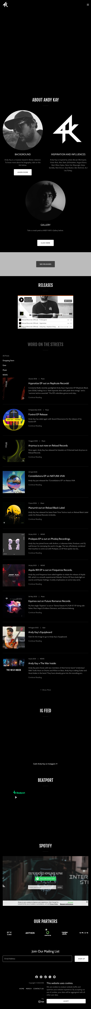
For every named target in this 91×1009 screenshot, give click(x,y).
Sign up (81, 959)
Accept (66, 1001)
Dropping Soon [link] (8, 360)
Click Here (45, 243)
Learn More (22, 172)
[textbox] (37, 959)
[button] (88, 4)
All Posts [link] (6, 356)
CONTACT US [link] (38, 989)
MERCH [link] (29, 989)
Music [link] (5, 370)
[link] (5, 4)
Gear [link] (4, 365)
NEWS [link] (5, 375)
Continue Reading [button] (35, 397)
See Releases (45, 264)
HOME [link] (21, 989)
